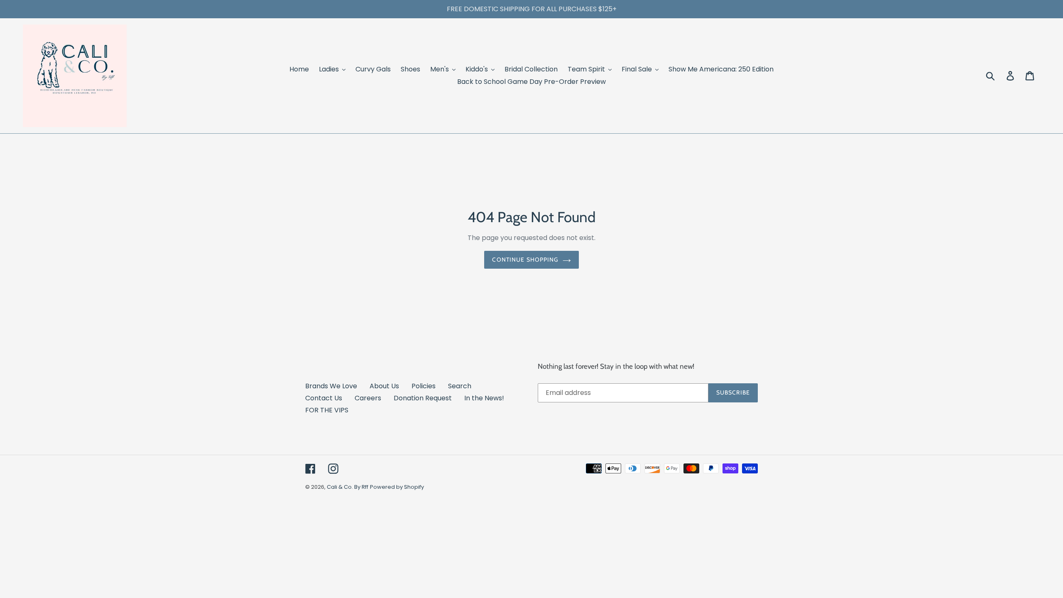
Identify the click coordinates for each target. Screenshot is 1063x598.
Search (459, 386)
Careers (368, 398)
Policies (423, 386)
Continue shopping (525, 259)
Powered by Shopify (397, 487)
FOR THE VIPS (326, 410)
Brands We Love (331, 386)
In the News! (484, 398)
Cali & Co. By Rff (347, 487)
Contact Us (323, 398)
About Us (384, 386)
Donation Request (423, 398)
